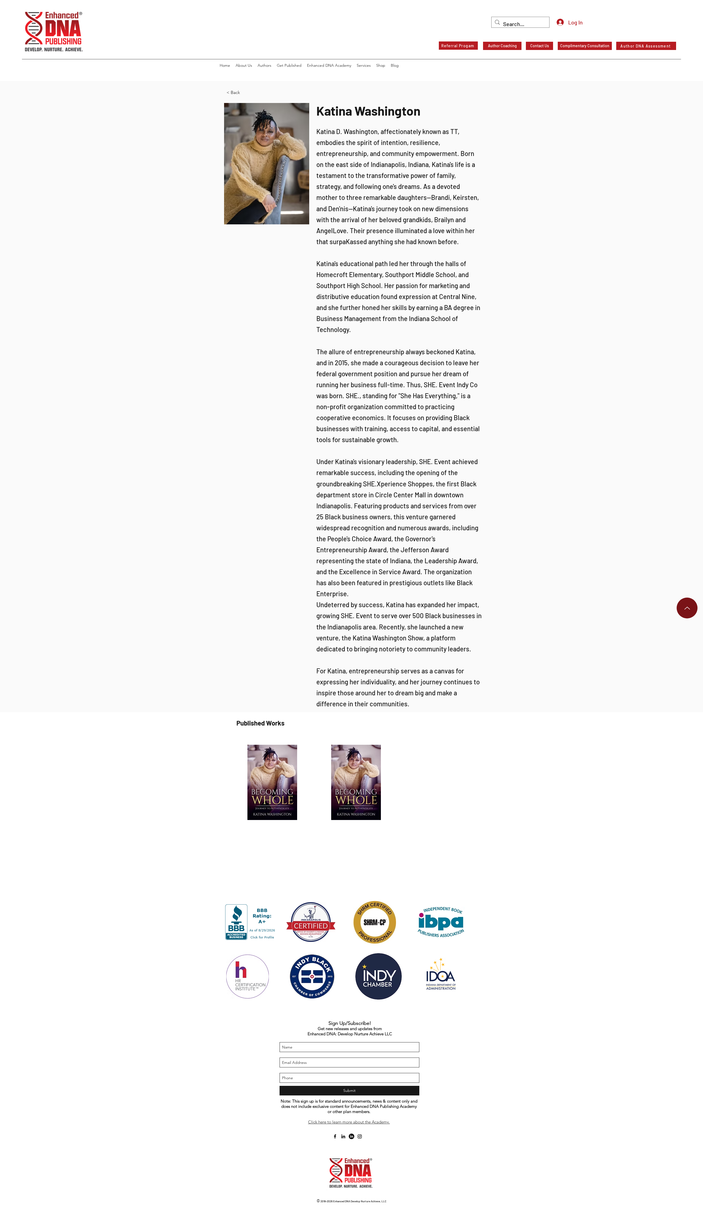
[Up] (687, 608)
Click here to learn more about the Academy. (349, 1122)
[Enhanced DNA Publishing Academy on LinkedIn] (351, 1136)
